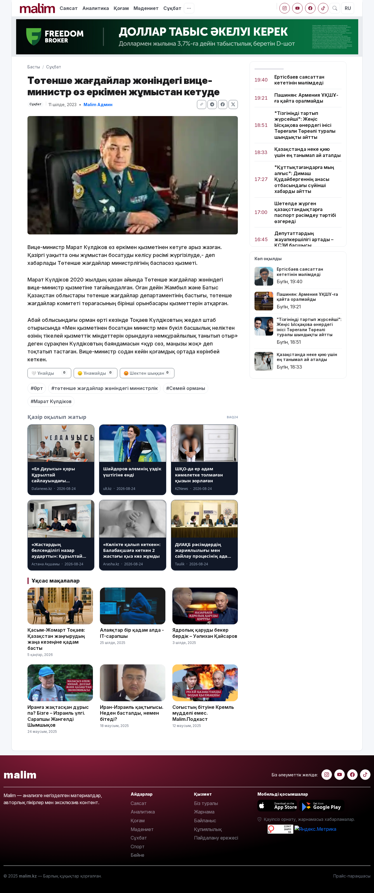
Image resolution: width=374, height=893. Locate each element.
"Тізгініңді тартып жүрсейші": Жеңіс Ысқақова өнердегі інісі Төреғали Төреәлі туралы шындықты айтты (304, 125)
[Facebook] (310, 8)
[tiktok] (323, 8)
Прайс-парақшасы (351, 875)
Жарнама (204, 812)
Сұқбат (172, 8)
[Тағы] (189, 8)
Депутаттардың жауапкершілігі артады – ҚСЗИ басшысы (303, 239)
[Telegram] (212, 104)
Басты (33, 66)
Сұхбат (139, 838)
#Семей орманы (185, 388)
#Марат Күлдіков (51, 401)
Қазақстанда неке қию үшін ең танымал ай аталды (307, 152)
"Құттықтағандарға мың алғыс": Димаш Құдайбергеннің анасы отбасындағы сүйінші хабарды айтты (304, 179)
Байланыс (205, 820)
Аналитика (95, 8)
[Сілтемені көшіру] (201, 104)
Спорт (138, 846)
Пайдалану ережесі (216, 838)
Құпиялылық (208, 829)
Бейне (137, 855)
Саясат (69, 8)
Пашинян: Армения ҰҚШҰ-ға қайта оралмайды (306, 98)
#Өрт (37, 388)
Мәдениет (146, 8)
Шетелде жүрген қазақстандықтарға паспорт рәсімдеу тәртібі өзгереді (305, 212)
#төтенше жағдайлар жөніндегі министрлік (104, 388)
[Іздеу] (335, 8)
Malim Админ (98, 104)
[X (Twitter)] (233, 104)
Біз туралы (206, 803)
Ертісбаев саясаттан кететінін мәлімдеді (299, 80)
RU (348, 8)
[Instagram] (284, 8)
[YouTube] (297, 8)
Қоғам (121, 8)
